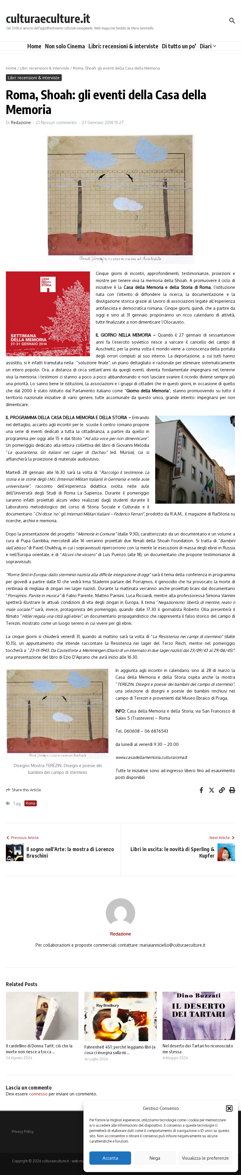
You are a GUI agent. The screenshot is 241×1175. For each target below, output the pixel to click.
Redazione (21, 122)
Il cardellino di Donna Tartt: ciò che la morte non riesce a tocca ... (39, 1048)
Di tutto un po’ (179, 46)
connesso (38, 1093)
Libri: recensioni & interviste (123, 46)
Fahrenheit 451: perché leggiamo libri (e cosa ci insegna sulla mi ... (120, 1049)
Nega (155, 1158)
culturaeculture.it (48, 18)
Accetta (110, 1158)
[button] (229, 1108)
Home (34, 46)
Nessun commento (59, 122)
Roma (30, 803)
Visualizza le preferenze (205, 1158)
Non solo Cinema (65, 46)
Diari (206, 46)
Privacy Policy (23, 1131)
